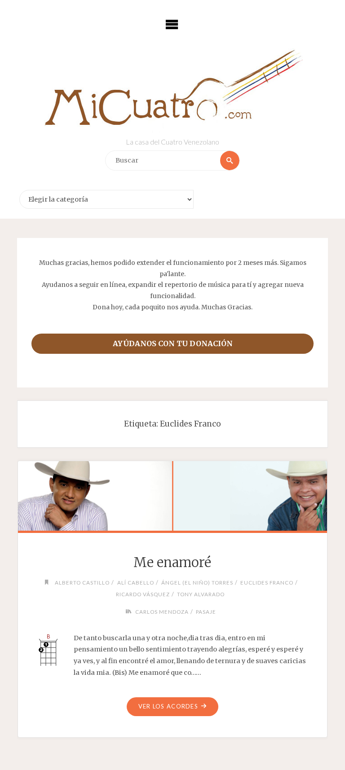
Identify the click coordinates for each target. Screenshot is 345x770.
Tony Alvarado (201, 594)
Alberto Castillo (82, 582)
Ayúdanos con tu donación (173, 343)
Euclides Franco (266, 582)
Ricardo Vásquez (142, 594)
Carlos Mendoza (161, 611)
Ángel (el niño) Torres (197, 582)
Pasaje (206, 611)
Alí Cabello (135, 582)
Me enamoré (172, 562)
